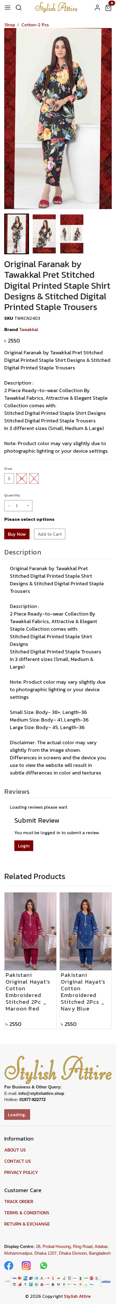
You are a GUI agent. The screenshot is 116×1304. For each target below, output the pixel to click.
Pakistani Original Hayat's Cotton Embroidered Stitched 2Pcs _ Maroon (28, 1000)
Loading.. (17, 1114)
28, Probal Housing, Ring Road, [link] (64, 1246)
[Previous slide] (13, 960)
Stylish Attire (77, 1296)
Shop (10, 24)
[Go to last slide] (13, 234)
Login (24, 845)
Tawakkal (28, 329)
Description (22, 552)
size (8, 468)
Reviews (17, 791)
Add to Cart (50, 534)
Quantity (12, 495)
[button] (44, 234)
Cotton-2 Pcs (35, 24)
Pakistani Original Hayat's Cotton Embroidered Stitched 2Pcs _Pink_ (83, 995)
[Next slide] (102, 234)
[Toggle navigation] (7, 7)
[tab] (58, 552)
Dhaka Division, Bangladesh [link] (85, 1253)
